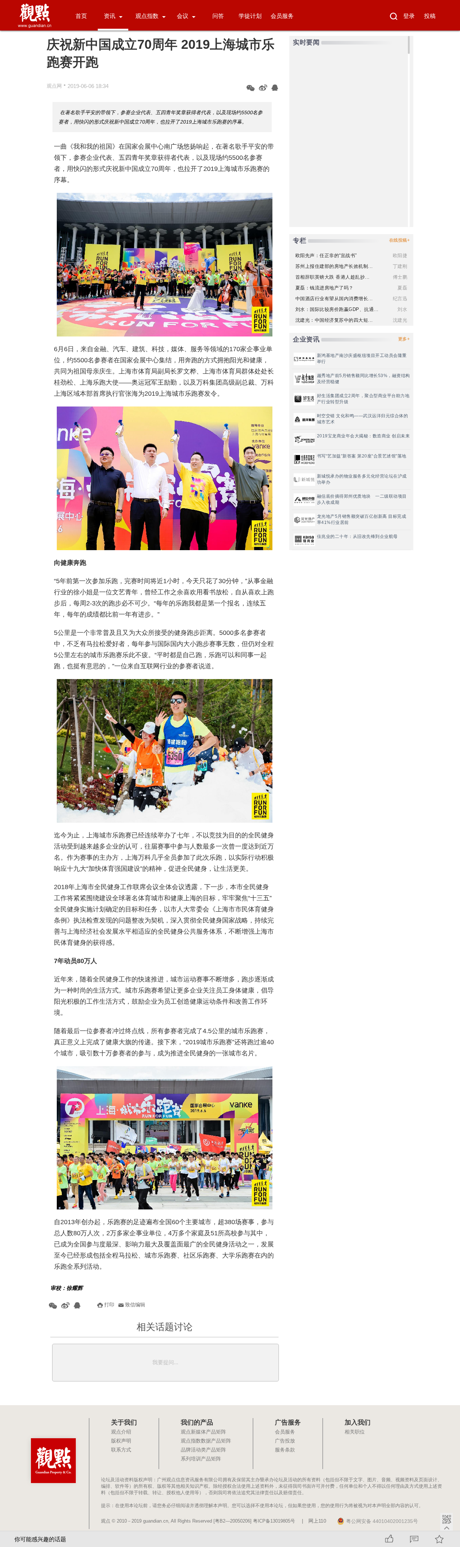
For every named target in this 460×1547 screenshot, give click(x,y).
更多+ (404, 339)
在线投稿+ (399, 240)
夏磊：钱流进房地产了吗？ (324, 288)
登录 (409, 16)
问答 (218, 16)
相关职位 (355, 1432)
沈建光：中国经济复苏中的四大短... (334, 320)
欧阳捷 (400, 255)
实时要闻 (306, 42)
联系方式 (121, 1450)
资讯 (109, 16)
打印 (109, 1304)
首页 (81, 16)
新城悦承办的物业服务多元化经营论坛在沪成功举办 (362, 479)
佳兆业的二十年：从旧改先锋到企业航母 (357, 536)
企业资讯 (306, 339)
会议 (182, 16)
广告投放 (285, 1441)
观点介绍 (121, 1432)
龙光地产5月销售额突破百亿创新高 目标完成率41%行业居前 (361, 519)
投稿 (430, 16)
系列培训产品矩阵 (201, 1459)
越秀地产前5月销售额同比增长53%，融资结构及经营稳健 (363, 378)
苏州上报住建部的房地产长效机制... (334, 266)
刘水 (402, 309)
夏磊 (402, 288)
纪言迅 (400, 298)
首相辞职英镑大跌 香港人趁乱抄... (332, 277)
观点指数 (146, 16)
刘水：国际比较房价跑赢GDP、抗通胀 (337, 309)
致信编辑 (135, 1304)
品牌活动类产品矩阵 (203, 1450)
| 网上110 (314, 1521)
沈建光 (400, 320)
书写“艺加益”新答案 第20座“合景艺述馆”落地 (361, 456)
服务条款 (285, 1450)
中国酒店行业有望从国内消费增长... (334, 298)
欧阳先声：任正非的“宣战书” (326, 255)
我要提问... (165, 1362)
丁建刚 (400, 266)
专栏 (299, 240)
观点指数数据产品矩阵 (206, 1441)
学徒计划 (250, 16)
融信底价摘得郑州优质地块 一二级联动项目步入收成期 (362, 499)
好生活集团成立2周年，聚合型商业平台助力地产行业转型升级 (363, 398)
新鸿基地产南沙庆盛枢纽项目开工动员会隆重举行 (362, 358)
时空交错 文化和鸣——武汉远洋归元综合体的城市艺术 (362, 418)
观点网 (54, 86)
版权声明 (121, 1441)
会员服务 (282, 16)
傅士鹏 (400, 277)
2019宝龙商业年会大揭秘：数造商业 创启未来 (363, 435)
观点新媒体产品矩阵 (203, 1432)
